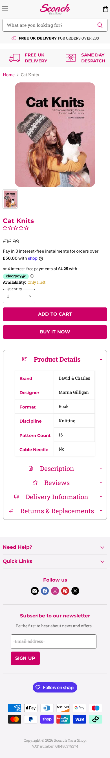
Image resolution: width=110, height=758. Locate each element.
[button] (15, 227)
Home (9, 74)
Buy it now (55, 332)
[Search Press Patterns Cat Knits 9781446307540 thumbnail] (10, 199)
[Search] (100, 25)
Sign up (25, 658)
